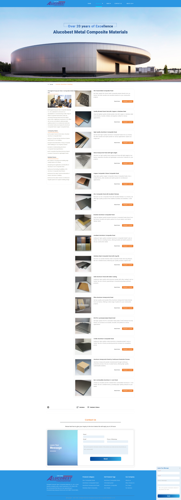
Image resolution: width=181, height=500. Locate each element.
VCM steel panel (108, 483)
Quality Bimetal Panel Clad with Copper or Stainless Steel (110, 111)
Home (89, 3)
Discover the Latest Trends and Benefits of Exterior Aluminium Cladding (58, 174)
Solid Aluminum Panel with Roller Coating (105, 277)
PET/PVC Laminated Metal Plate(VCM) (104, 318)
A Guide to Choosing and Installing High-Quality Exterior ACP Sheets (58, 161)
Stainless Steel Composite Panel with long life (106, 256)
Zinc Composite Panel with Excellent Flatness (106, 194)
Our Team (128, 485)
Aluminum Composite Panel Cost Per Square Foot (112, 480)
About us (129, 3)
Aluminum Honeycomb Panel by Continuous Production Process (112, 359)
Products (99, 3)
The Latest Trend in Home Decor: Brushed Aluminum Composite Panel (58, 135)
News (108, 3)
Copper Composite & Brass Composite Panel (106, 173)
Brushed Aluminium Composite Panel (104, 215)
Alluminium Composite (110, 485)
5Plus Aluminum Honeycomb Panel (103, 297)
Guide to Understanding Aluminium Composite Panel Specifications (57, 148)
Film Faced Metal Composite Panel (103, 91)
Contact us (118, 3)
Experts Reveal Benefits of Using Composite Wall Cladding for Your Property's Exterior (59, 143)
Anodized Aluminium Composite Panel (104, 235)
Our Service (129, 488)
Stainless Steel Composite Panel (90, 488)
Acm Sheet (107, 488)
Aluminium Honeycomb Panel (91, 485)
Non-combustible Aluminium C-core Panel (106, 380)
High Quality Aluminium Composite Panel (105, 132)
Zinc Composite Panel (89, 480)
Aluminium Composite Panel (91, 483)
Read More (117, 101)
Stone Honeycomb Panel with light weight (105, 153)
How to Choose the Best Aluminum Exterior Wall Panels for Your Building (59, 139)
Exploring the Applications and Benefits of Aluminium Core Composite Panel (58, 166)
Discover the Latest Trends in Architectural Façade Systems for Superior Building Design (58, 179)
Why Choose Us (130, 483)
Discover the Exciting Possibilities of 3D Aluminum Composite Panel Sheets (57, 170)
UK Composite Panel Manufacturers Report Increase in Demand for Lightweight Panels (59, 152)
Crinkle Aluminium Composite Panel (104, 339)
